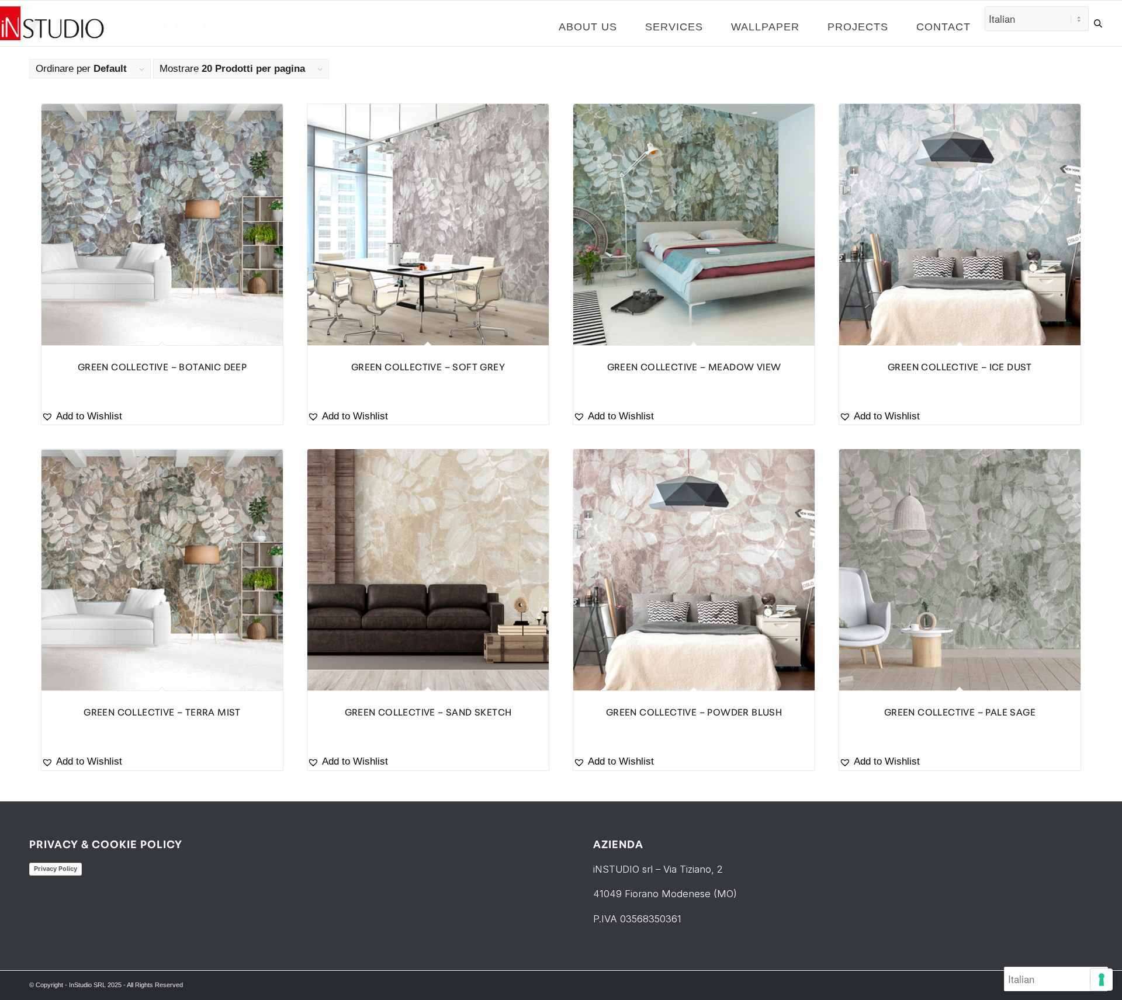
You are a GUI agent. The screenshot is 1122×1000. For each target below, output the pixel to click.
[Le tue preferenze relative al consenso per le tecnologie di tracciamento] (1101, 979)
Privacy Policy (55, 868)
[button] (162, 416)
